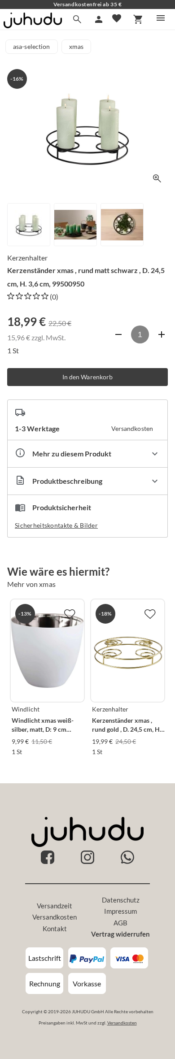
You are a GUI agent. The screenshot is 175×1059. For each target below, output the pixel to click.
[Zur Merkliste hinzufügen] (69, 614)
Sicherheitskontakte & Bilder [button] (56, 525)
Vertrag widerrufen (120, 934)
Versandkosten (54, 917)
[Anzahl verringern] (118, 334)
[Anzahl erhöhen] (161, 334)
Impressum (120, 911)
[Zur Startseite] (33, 25)
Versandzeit (54, 906)
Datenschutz (121, 900)
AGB (120, 923)
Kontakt (55, 928)
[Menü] (161, 18)
